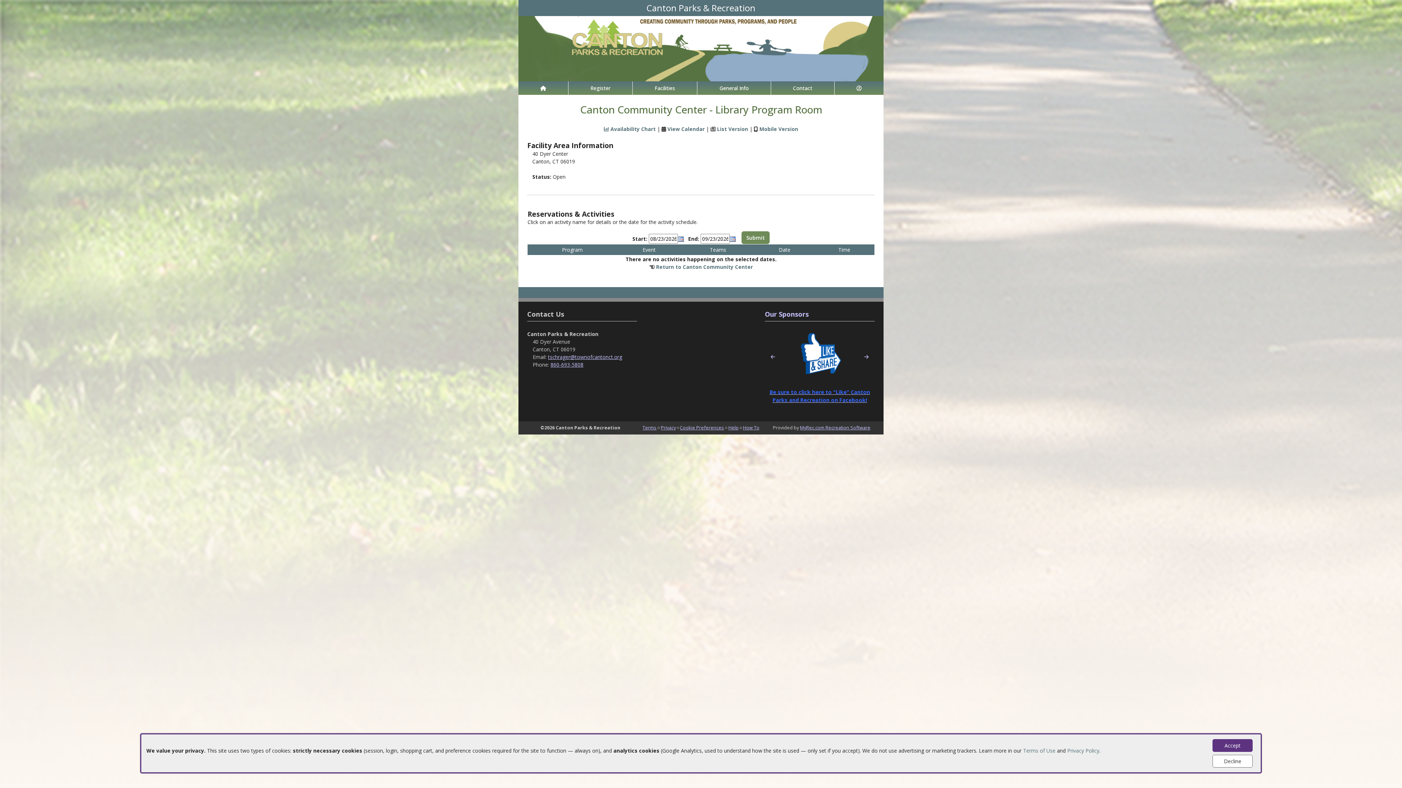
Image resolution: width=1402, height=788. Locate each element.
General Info (734, 88)
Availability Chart (632, 128)
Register (600, 88)
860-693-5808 (567, 364)
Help (733, 427)
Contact (802, 88)
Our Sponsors (787, 314)
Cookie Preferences (702, 427)
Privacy (668, 427)
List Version (732, 128)
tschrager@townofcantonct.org (585, 357)
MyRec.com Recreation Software (835, 427)
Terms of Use (1039, 750)
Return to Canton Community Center (704, 266)
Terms (649, 427)
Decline (1232, 761)
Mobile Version (778, 128)
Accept (1233, 745)
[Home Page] (543, 88)
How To (751, 427)
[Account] (859, 88)
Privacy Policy (1083, 750)
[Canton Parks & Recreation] (701, 48)
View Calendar (686, 128)
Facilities (665, 88)
